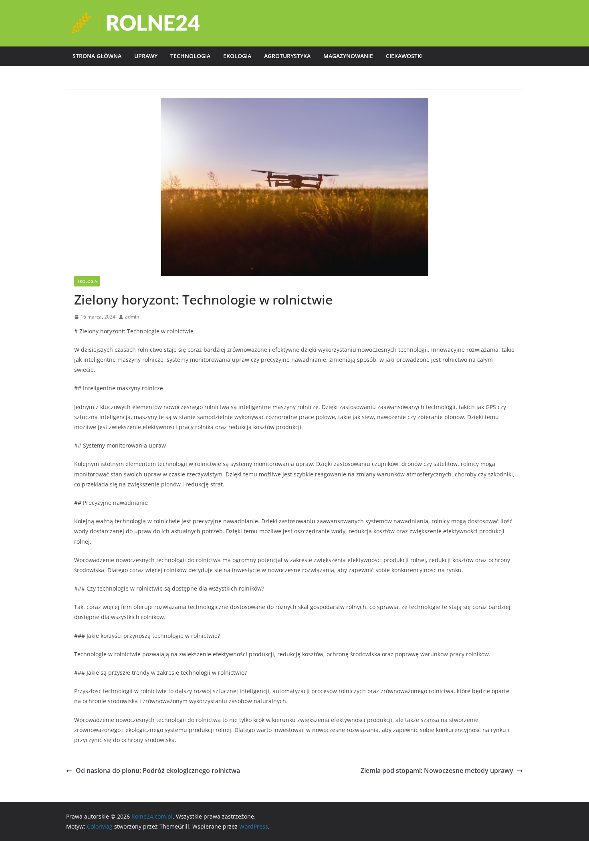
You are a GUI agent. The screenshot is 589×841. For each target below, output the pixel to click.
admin (132, 316)
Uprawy (145, 56)
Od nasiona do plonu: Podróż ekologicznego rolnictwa (158, 770)
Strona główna (97, 56)
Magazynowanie (348, 56)
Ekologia (237, 56)
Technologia (190, 56)
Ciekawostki (404, 56)
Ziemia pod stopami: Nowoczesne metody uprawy (437, 770)
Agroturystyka (287, 56)
